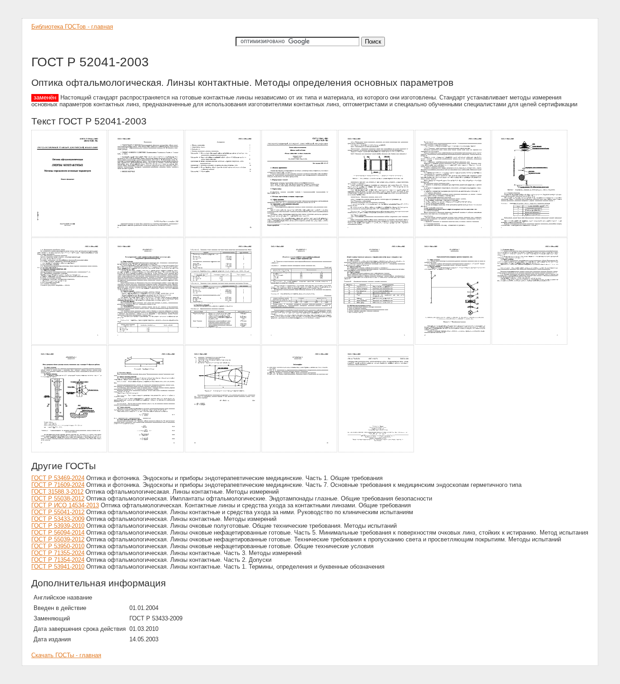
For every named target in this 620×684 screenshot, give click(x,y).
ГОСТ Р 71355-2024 (57, 553)
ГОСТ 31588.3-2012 (57, 491)
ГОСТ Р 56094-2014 (57, 532)
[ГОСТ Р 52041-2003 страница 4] (299, 235)
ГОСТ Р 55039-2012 (57, 539)
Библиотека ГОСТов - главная (72, 26)
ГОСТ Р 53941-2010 (57, 566)
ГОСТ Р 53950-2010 (57, 546)
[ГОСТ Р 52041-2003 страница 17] (223, 450)
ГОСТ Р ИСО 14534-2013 (65, 505)
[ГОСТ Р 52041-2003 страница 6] (453, 235)
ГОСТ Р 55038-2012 (57, 498)
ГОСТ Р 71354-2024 (57, 559)
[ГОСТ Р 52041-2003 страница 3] (223, 235)
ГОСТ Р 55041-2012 (57, 512)
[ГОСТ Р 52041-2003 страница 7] (530, 235)
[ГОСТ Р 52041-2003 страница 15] (69, 450)
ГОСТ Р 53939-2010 (57, 525)
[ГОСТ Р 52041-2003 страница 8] (69, 343)
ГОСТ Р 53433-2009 (57, 518)
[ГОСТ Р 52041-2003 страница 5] (376, 235)
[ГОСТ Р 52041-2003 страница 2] (146, 235)
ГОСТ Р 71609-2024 (57, 484)
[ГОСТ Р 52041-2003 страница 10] (223, 343)
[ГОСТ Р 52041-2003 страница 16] (146, 450)
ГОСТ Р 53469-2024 (57, 478)
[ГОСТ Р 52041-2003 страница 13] (453, 343)
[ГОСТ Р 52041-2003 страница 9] (146, 343)
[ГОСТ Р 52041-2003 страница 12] (376, 343)
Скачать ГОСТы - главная (66, 655)
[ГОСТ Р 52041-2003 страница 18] (299, 450)
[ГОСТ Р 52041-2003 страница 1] (69, 235)
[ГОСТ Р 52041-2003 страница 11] (299, 343)
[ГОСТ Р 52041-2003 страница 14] (530, 343)
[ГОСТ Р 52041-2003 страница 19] (376, 450)
